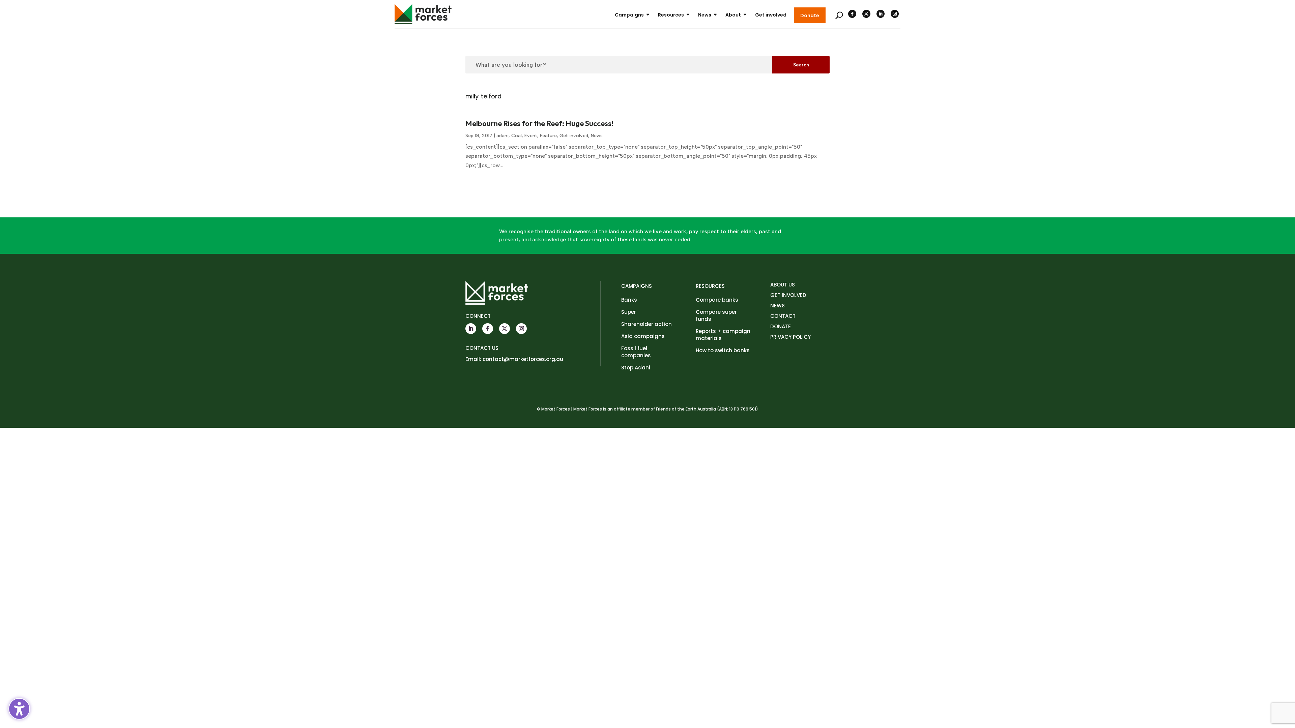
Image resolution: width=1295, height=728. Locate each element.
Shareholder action (646, 324)
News (704, 14)
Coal (516, 136)
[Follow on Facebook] (852, 14)
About (733, 14)
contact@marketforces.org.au (523, 359)
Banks (629, 299)
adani (502, 136)
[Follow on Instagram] (895, 14)
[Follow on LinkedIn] (880, 14)
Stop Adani (635, 367)
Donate (809, 15)
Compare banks (717, 299)
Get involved (770, 14)
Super (628, 311)
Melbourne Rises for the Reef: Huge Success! (539, 123)
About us (782, 284)
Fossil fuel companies (636, 352)
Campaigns (629, 14)
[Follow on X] (866, 14)
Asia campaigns (643, 336)
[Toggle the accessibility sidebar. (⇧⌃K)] (19, 709)
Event (530, 136)
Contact (783, 316)
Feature (548, 136)
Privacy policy (790, 336)
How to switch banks (723, 350)
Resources (671, 14)
